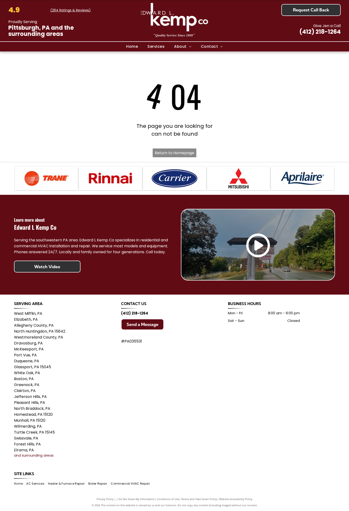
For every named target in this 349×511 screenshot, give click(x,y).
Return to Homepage (174, 153)
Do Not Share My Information (136, 499)
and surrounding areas (34, 455)
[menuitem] (132, 47)
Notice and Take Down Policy (199, 499)
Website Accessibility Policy (235, 499)
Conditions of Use (168, 499)
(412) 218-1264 (320, 32)
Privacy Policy (105, 499)
